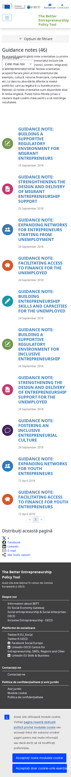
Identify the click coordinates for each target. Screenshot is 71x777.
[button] (6, 538)
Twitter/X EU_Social (20, 635)
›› (41, 519)
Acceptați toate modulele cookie (39, 758)
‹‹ (30, 519)
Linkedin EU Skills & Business (30, 655)
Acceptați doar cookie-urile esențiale (41, 768)
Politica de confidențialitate (25, 697)
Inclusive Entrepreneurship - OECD (30, 620)
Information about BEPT (23, 603)
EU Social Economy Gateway (26, 608)
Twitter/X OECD (18, 639)
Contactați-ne (16, 674)
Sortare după (10, 58)
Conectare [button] (63, 8)
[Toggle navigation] (7, 17)
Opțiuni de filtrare (38, 38)
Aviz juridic (15, 689)
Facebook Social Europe (27, 643)
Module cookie (17, 693)
